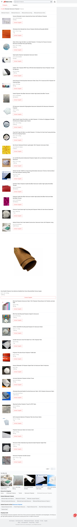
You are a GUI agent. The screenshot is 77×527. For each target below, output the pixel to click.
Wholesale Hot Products (29, 520)
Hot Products (12, 520)
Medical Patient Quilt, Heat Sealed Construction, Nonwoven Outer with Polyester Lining (33, 222)
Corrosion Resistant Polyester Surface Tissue (23, 378)
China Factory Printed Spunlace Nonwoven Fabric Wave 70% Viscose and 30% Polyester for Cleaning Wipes (34, 81)
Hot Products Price (19, 520)
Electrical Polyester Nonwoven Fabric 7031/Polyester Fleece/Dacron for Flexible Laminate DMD (34, 301)
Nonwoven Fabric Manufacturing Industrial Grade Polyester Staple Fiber (29, 442)
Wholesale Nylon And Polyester (7, 498)
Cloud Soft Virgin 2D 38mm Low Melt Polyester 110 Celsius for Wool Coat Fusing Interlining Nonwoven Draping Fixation (34, 132)
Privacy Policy (31, 522)
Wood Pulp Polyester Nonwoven (45, 506)
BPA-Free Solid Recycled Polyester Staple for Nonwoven (26, 314)
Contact (37, 522)
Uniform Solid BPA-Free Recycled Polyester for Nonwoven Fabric (28, 326)
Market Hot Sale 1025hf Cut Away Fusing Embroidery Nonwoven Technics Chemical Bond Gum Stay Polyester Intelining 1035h (33, 171)
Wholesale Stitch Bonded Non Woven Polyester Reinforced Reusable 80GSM (30, 29)
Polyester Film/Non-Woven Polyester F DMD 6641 (24, 352)
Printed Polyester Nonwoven (19, 506)
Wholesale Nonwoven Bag (27, 12)
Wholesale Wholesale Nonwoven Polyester (41, 501)
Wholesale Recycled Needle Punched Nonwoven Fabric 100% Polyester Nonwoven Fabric (33, 391)
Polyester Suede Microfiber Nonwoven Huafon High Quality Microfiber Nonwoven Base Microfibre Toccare (33, 197)
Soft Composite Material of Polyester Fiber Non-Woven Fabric (27, 417)
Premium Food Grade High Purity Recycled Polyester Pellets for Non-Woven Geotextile (33, 209)
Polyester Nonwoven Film (32, 506)
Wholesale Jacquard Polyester (33, 498)
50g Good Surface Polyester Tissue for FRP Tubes (24, 404)
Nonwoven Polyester (29, 493)
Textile (20, 493)
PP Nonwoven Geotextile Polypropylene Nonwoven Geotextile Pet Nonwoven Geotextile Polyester (33, 107)
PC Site (41, 520)
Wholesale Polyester (5, 12)
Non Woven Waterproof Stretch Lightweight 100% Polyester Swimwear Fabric (31, 145)
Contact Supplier (18, 22)
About (19, 522)
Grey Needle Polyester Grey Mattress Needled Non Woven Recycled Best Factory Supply (21, 291)
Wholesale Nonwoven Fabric (39, 12)
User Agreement (24, 522)
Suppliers (15, 5)
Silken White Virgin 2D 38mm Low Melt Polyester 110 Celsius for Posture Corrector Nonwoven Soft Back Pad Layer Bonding (32, 42)
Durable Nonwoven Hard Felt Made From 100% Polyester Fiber (27, 339)
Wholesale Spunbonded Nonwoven (8, 501)
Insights (45, 520)
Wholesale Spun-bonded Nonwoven (24, 501)
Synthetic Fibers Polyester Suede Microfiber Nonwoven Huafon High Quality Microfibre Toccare (33, 184)
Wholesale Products (11, 493)
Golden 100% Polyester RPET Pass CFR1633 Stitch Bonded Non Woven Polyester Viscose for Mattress (33, 68)
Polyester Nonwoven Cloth (6, 506)
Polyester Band (4, 509)
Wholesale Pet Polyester (20, 498)
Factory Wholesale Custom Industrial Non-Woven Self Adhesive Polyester (30, 16)
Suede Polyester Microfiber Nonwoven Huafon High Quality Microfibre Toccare (31, 93)
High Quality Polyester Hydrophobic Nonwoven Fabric (25, 55)
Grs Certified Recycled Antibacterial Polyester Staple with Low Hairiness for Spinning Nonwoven (32, 158)
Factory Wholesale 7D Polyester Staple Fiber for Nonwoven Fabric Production (31, 365)
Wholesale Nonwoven (15, 12)
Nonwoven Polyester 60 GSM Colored (21, 455)
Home (2, 493)
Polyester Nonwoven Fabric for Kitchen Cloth (23, 430)
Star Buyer (37, 520)
